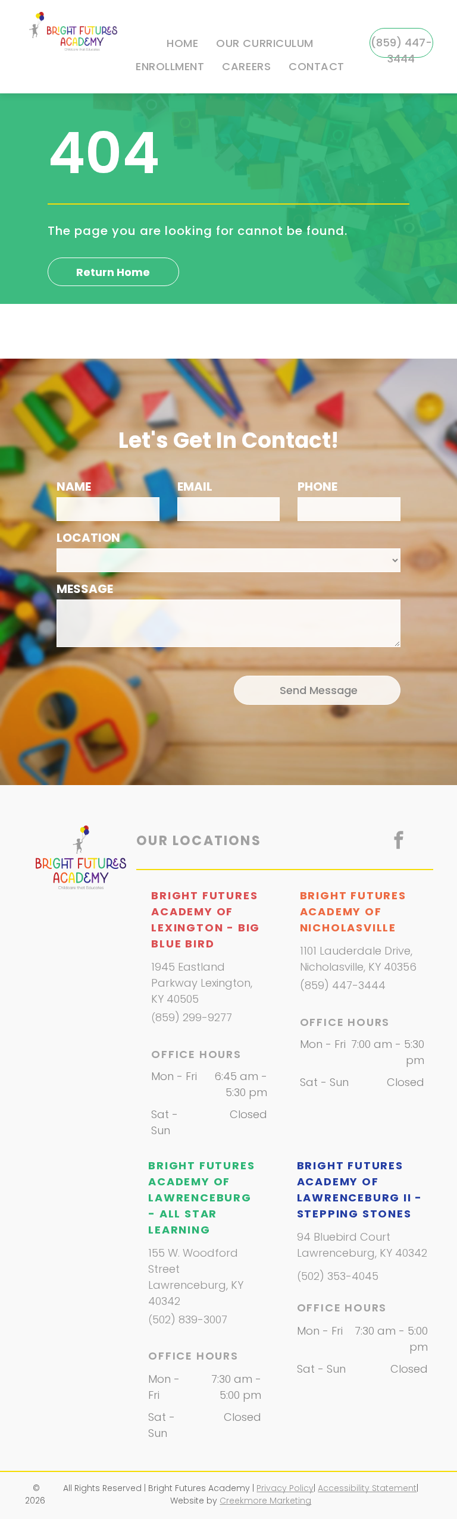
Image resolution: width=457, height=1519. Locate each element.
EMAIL (194, 486)
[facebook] (398, 842)
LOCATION (88, 537)
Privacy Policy (285, 1488)
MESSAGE (85, 588)
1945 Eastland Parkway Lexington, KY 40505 (201, 982)
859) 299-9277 (193, 1017)
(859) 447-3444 (343, 985)
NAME (74, 486)
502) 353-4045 (339, 1276)
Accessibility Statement (367, 1488)
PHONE (317, 486)
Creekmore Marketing (265, 1501)
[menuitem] (182, 43)
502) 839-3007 (189, 1319)
